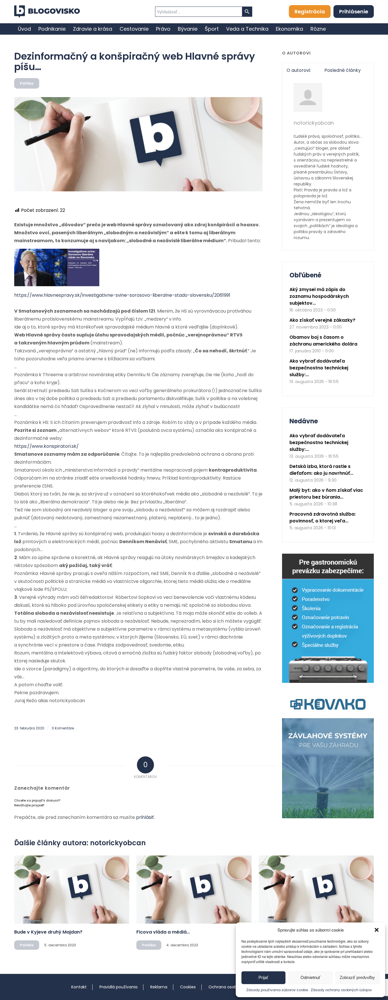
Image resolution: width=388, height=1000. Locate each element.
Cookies (188, 987)
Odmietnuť (310, 977)
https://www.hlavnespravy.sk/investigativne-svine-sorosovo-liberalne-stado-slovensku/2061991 (122, 295)
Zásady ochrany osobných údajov (341, 990)
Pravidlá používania (118, 987)
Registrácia (310, 11)
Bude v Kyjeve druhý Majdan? (48, 932)
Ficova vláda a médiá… (163, 932)
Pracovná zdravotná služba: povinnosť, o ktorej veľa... (322, 517)
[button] (376, 930)
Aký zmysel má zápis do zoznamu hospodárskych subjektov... (319, 296)
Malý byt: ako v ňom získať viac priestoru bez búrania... (326, 493)
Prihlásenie (353, 11)
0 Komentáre (63, 728)
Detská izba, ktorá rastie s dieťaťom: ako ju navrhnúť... (321, 469)
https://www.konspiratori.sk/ (46, 446)
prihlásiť (145, 817)
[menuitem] (24, 29)
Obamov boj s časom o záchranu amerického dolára (323, 340)
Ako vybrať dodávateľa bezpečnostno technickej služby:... (318, 368)
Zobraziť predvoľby (357, 977)
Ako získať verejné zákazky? (322, 320)
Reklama (158, 987)
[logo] (47, 11)
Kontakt (79, 987)
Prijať (263, 977)
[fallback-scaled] (138, 144)
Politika (27, 83)
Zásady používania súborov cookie (277, 990)
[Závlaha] (328, 817)
